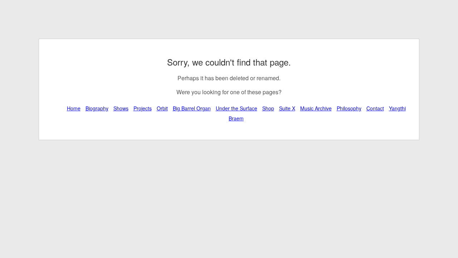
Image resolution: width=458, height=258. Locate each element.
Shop (268, 108)
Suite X (287, 108)
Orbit (162, 108)
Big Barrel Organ (192, 108)
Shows (120, 108)
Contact (375, 108)
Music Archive (316, 108)
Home (74, 108)
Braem (236, 118)
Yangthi (397, 108)
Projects (142, 108)
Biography (97, 108)
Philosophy (349, 108)
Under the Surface (236, 108)
